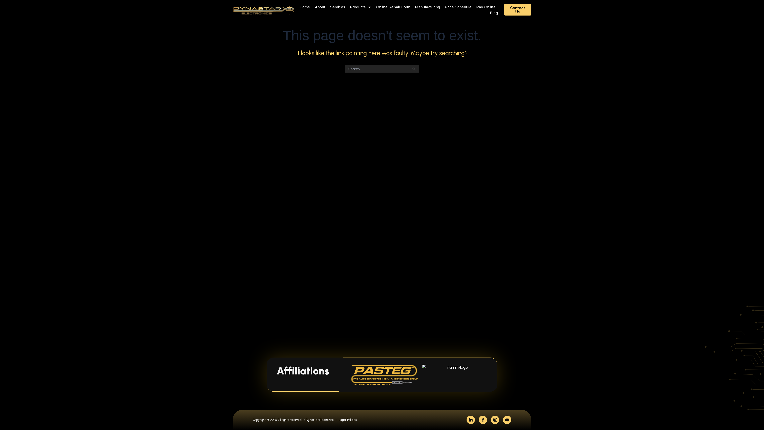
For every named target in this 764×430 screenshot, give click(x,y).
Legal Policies (348, 420)
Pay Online (486, 7)
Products (358, 7)
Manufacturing (427, 7)
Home (305, 7)
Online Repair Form (393, 7)
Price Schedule (458, 7)
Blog (494, 13)
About (320, 7)
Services (337, 7)
